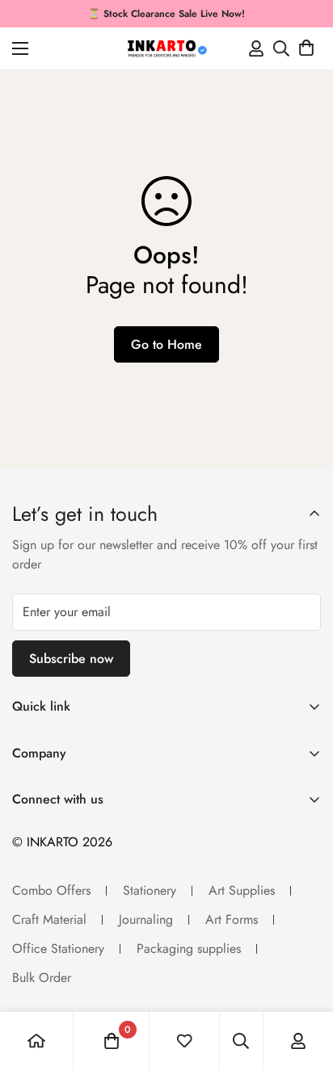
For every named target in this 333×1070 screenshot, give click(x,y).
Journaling (146, 919)
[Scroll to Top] (304, 984)
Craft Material (49, 919)
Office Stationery (58, 948)
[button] (306, 48)
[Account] (256, 48)
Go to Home (166, 344)
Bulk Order (41, 977)
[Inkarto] (166, 48)
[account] (298, 1041)
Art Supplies (242, 890)
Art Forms (231, 919)
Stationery (149, 890)
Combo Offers (51, 890)
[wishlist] (184, 1041)
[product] (36, 1041)
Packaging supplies (189, 948)
